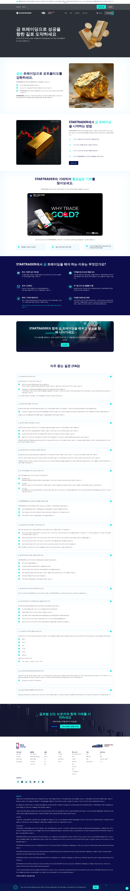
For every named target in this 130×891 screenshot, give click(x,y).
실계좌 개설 (101, 7)
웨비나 (59, 761)
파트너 (24, 7)
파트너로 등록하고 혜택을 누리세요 (70, 726)
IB (100, 754)
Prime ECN (19, 759)
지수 (45, 759)
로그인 (110, 7)
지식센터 (60, 754)
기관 (101, 761)
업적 (73, 764)
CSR (73, 756)
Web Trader (33, 759)
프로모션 (77, 13)
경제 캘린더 (61, 759)
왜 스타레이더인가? (76, 754)
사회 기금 (32, 764)
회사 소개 (85, 13)
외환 (45, 754)
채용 (73, 769)
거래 (65, 13)
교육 (71, 13)
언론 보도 (74, 761)
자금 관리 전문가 (104, 759)
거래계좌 (18, 756)
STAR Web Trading (34, 756)
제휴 (101, 756)
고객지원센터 (75, 771)
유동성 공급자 (89, 761)
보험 (87, 759)
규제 (87, 754)
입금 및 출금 (19, 761)
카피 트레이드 (33, 754)
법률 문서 (88, 756)
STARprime (109, 13)
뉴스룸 (59, 756)
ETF (45, 764)
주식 (45, 761)
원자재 (45, 756)
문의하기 (74, 774)
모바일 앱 (32, 761)
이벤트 (73, 759)
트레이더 (18, 7)
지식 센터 (65, 345)
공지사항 (74, 766)
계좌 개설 (18, 754)
